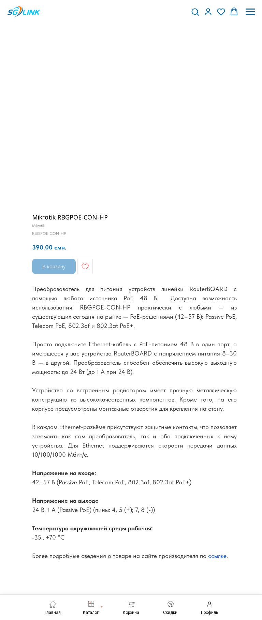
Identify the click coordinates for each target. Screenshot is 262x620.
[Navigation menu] (250, 12)
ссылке (217, 555)
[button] (195, 11)
